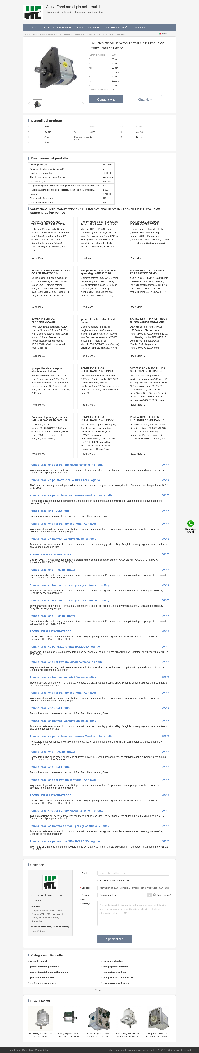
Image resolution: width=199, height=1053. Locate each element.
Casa (35, 27)
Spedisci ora (114, 939)
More (98, 990)
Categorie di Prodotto (56, 27)
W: (90, 77)
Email (83, 873)
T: (89, 64)
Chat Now (145, 99)
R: (90, 81)
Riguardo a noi (14, 1050)
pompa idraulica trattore (50, 34)
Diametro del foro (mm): (99, 90)
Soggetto (85, 887)
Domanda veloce (85, 897)
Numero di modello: (97, 55)
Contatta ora (106, 99)
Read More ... (38, 258)
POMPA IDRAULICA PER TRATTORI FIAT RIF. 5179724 (48, 223)
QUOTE (165, 464)
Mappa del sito (42, 1050)
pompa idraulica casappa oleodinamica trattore (47, 369)
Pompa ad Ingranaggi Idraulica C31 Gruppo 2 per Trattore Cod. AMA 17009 (49, 420)
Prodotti (34, 34)
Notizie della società (116, 27)
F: (89, 59)
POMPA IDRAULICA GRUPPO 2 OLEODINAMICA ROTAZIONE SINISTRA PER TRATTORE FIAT (149, 322)
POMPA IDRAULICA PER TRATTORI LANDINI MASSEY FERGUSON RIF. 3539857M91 (147, 420)
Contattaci (139, 27)
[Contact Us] (191, 526)
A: (89, 72)
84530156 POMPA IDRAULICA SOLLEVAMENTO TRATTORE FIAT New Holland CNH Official (148, 371)
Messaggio (86, 903)
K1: (90, 68)
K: (89, 85)
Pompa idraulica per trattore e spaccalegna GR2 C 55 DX (98, 272)
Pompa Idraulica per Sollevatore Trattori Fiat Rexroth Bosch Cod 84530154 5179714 (99, 224)
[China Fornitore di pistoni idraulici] (33, 10)
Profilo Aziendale (86, 27)
